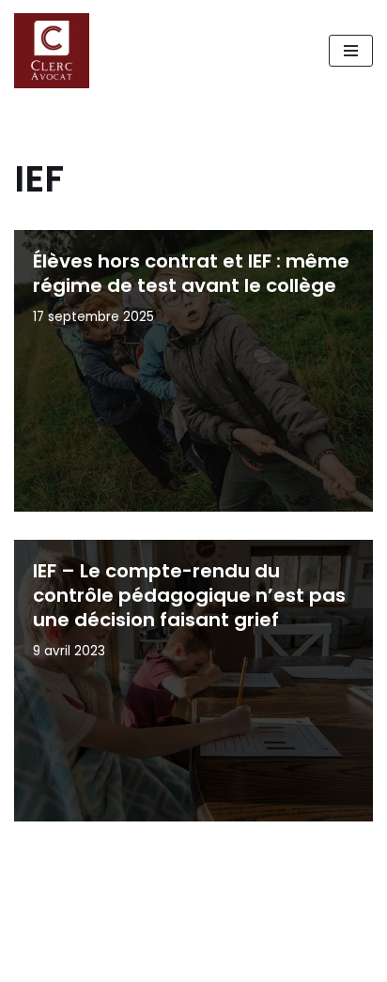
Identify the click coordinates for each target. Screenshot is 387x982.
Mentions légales (80, 963)
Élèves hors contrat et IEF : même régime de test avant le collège (191, 273)
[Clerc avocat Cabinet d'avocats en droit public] (56, 50)
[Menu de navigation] (351, 51)
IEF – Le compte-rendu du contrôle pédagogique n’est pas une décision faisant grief (189, 595)
